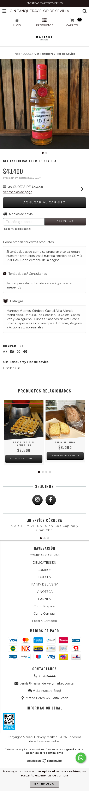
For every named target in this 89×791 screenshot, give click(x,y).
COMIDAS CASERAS (45, 555)
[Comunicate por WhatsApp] (81, 758)
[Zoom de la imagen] (84, 63)
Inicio (17, 53)
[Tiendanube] (44, 762)
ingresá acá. (72, 749)
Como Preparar (44, 606)
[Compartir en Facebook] (12, 351)
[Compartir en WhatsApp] (5, 351)
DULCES (44, 577)
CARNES (44, 599)
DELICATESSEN (44, 562)
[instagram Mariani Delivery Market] (37, 500)
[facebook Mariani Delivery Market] (51, 500)
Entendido (44, 783)
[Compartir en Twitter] (18, 351)
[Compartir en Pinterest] (25, 351)
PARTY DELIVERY (44, 584)
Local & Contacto (44, 621)
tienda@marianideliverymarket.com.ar (47, 683)
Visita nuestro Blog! (47, 691)
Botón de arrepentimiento (44, 752)
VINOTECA (45, 592)
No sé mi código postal (17, 228)
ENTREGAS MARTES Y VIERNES (45, 3)
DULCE (27, 53)
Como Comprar (45, 613)
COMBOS (44, 570)
